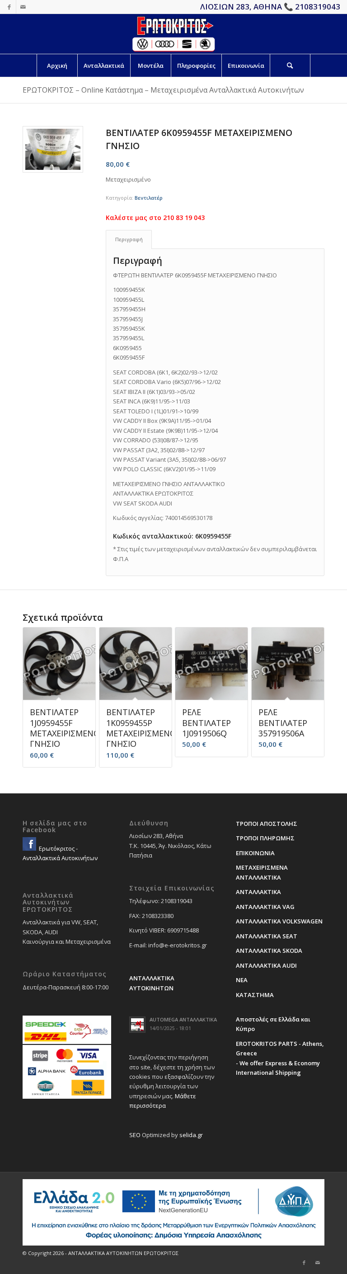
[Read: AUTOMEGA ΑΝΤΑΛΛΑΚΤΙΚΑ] (137, 1024)
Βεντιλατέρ (149, 197)
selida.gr (191, 1135)
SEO (135, 1135)
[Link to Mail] (23, 7)
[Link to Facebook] (9, 7)
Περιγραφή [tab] (129, 239)
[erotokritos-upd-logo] (173, 34)
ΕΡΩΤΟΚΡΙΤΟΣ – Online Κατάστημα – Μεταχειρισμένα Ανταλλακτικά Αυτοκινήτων (163, 90)
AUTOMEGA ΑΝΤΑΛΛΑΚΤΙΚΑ (183, 1019)
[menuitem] (57, 65)
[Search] (290, 65)
